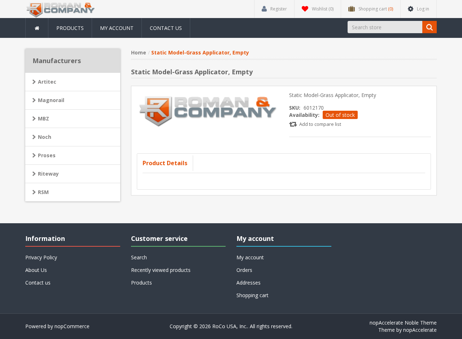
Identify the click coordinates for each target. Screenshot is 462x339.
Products (70, 28)
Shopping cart (252, 295)
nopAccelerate (420, 329)
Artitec (47, 81)
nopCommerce (72, 326)
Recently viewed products (161, 270)
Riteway (48, 173)
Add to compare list (320, 124)
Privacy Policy (41, 257)
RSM (43, 192)
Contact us (166, 28)
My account (117, 28)
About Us (36, 270)
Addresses (248, 282)
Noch (44, 136)
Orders (244, 270)
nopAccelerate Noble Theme (403, 322)
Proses (47, 155)
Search (139, 257)
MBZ (43, 118)
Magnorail (51, 100)
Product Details (165, 163)
